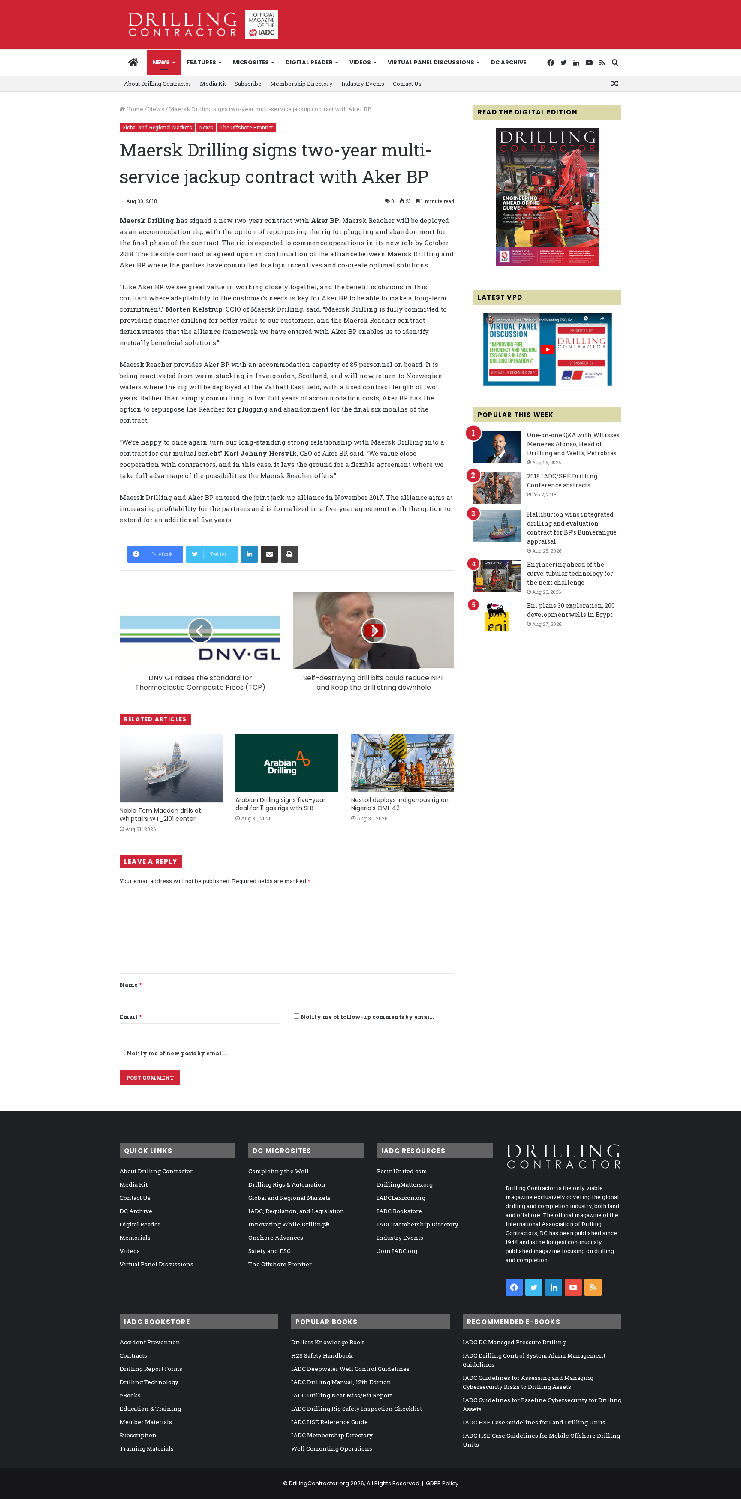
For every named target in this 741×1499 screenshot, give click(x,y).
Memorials (135, 1237)
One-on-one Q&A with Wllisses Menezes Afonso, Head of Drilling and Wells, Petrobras (573, 444)
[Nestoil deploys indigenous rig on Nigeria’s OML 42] (402, 763)
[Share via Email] (269, 554)
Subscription (138, 1435)
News (161, 62)
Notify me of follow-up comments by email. (367, 1017)
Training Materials (147, 1448)
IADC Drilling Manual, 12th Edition (341, 1382)
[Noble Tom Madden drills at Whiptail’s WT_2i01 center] (171, 768)
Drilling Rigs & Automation (286, 1184)
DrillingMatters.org (405, 1184)
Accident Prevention (150, 1342)
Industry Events (362, 83)
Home (134, 109)
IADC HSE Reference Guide (329, 1422)
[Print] (289, 554)
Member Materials (146, 1422)
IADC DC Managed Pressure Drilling (514, 1342)
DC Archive (508, 62)
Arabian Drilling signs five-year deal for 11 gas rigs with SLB (280, 804)
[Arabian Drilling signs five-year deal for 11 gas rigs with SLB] (286, 763)
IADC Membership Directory (417, 1224)
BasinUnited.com (402, 1171)
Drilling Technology (149, 1382)
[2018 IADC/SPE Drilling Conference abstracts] (497, 488)
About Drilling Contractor (157, 83)
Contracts (133, 1355)
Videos (360, 62)
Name (131, 984)
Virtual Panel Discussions (431, 62)
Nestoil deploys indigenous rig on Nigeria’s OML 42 (400, 804)
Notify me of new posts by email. (176, 1053)
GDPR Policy (442, 1483)
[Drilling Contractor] (199, 24)
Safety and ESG (269, 1251)
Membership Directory (301, 83)
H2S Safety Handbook (322, 1355)
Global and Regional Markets (157, 127)
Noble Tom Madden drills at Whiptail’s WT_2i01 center (160, 814)
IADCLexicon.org (401, 1198)
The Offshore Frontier (246, 127)
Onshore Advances (275, 1237)
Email (131, 1017)
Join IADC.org (397, 1251)
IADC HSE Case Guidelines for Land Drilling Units (534, 1422)
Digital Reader (309, 62)
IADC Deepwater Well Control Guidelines (350, 1369)
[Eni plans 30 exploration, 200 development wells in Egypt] (497, 617)
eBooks (130, 1395)
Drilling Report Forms (151, 1369)
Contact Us (407, 83)
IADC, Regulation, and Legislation (296, 1211)
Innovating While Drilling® (288, 1224)
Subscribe (248, 83)
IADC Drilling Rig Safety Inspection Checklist (356, 1408)
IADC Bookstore (399, 1211)
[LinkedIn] (249, 554)
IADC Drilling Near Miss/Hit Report (341, 1395)
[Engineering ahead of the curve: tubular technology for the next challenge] (497, 576)
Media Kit (213, 83)
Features (201, 62)
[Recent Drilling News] (547, 263)
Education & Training (150, 1408)
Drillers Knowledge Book (327, 1342)
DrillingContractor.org (319, 1483)
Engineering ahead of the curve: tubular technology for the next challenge (570, 573)
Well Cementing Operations (331, 1448)
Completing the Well (278, 1171)
